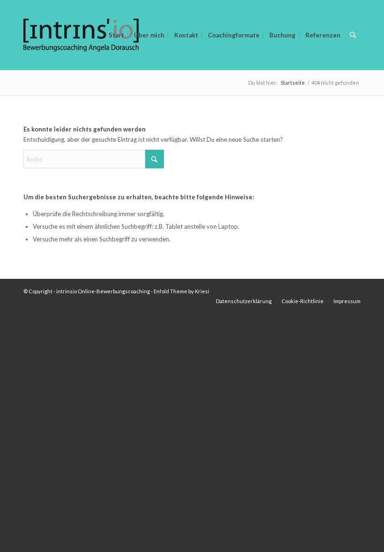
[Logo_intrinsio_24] (81, 54)
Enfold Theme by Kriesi (181, 291)
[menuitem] (116, 35)
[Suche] (353, 35)
